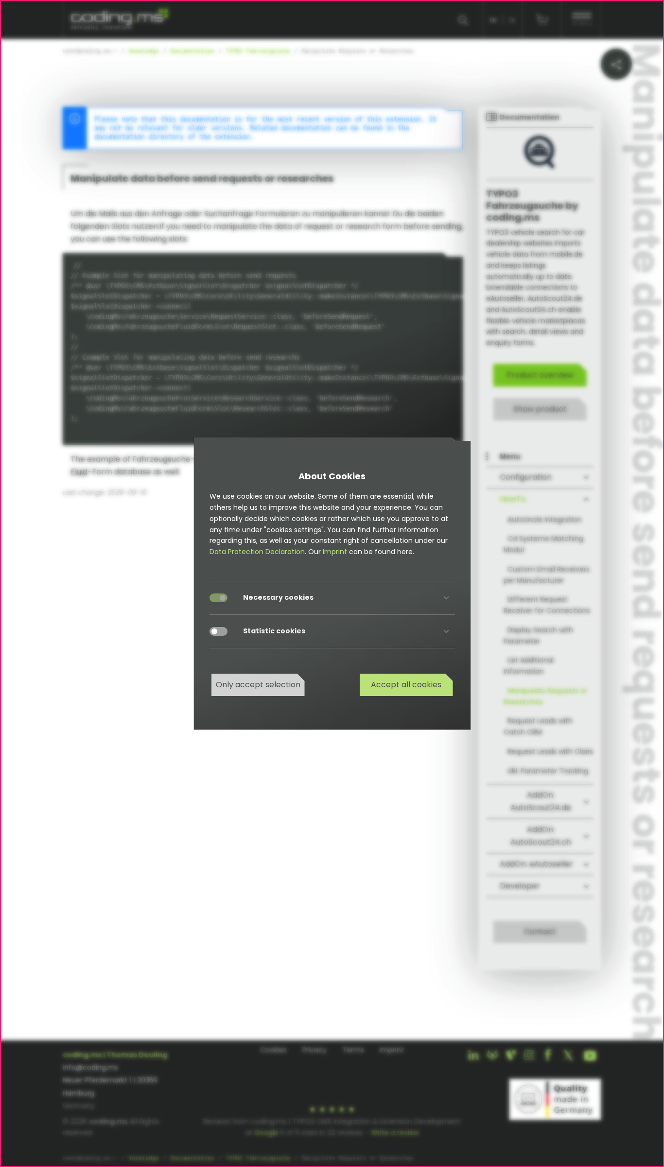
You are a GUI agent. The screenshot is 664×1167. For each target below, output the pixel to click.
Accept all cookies (406, 684)
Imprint (335, 552)
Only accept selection (258, 684)
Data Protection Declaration (257, 552)
